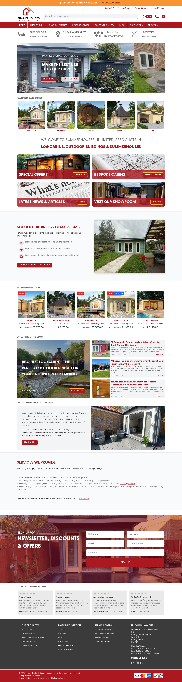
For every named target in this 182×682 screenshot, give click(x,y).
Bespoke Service (125, 8)
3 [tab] (91, 88)
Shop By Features (58, 25)
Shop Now (79, 79)
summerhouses (29, 634)
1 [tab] (83, 88)
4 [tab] (94, 88)
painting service (127, 484)
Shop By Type (37, 25)
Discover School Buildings (34, 265)
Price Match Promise (104, 634)
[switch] (147, 16)
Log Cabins (27, 630)
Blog (122, 25)
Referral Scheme (102, 638)
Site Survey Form (102, 642)
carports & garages (31, 646)
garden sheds (28, 642)
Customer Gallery (104, 25)
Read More (77, 391)
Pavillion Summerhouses (33, 638)
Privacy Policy (25, 678)
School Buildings (141, 8)
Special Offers (158, 8)
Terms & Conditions (104, 630)
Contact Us (110, 8)
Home (22, 25)
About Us (153, 25)
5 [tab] (98, 88)
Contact (62, 630)
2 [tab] (87, 88)
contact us (84, 499)
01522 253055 (139, 658)
